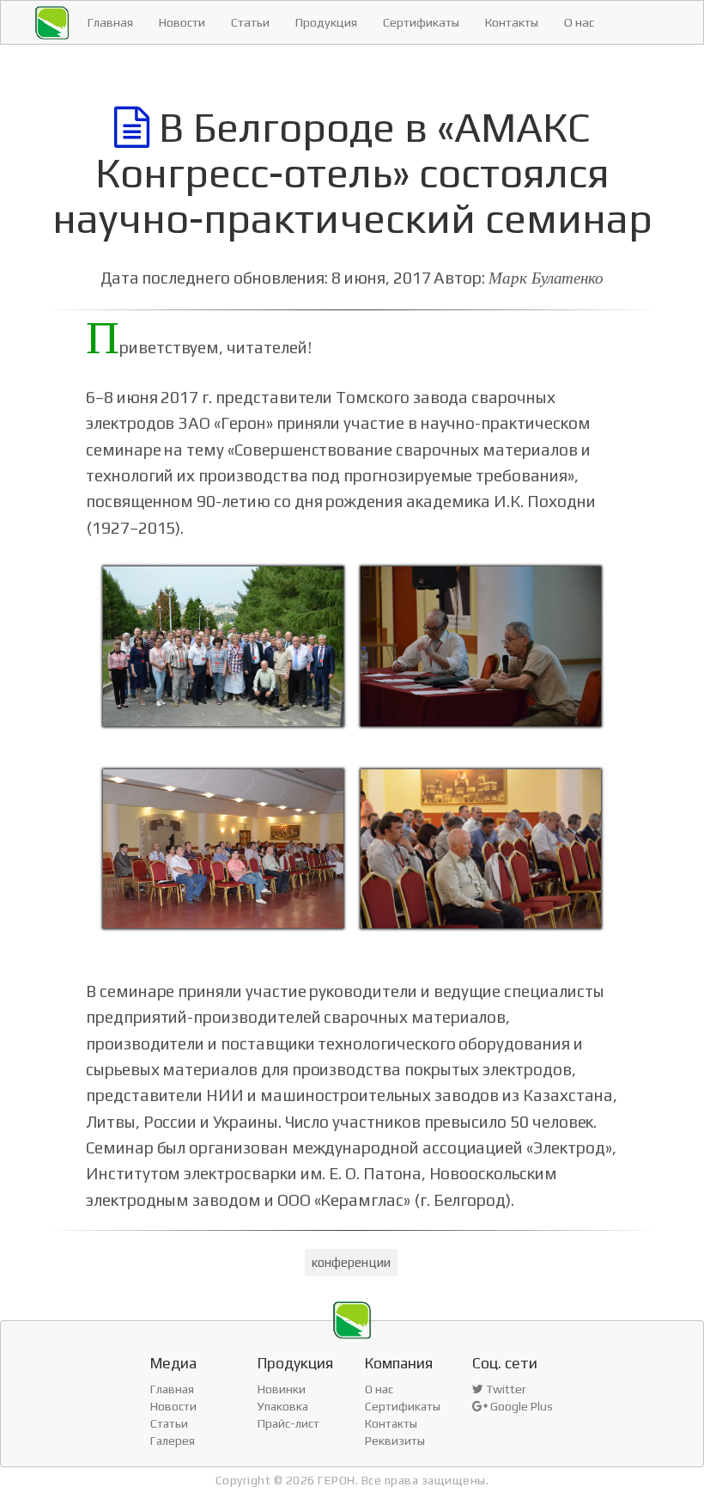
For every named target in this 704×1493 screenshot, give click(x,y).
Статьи (250, 22)
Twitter (504, 1389)
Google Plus (520, 1406)
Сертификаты (421, 22)
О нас (579, 22)
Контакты (511, 22)
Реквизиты (395, 1440)
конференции (351, 1262)
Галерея (172, 1440)
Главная (110, 22)
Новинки (282, 1389)
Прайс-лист (288, 1423)
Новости (182, 22)
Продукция (326, 22)
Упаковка (283, 1406)
